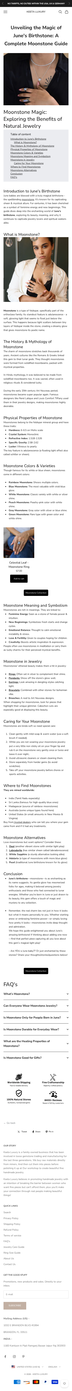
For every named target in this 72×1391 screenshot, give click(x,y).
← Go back (9, 1123)
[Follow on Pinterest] (23, 1356)
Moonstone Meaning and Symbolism (30, 156)
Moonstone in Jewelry (22, 159)
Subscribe (15, 1305)
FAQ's (13, 177)
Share (37, 1131)
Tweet (24, 1131)
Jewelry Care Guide (13, 1247)
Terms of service (12, 1235)
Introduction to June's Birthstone (28, 139)
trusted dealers (22, 822)
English (52, 1367)
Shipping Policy (11, 1224)
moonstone (28, 199)
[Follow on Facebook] (5, 1356)
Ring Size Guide (11, 1252)
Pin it (51, 1131)
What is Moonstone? (25, 142)
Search (7, 1212)
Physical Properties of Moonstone (28, 149)
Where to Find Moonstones (25, 166)
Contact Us (9, 1264)
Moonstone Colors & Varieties (26, 152)
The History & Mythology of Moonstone (32, 146)
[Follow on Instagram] (14, 1356)
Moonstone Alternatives (23, 170)
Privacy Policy (10, 1218)
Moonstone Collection (36, 592)
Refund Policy (11, 1229)
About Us (8, 1258)
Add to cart (19, 578)
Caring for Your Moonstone (29, 163)
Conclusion (16, 173)
